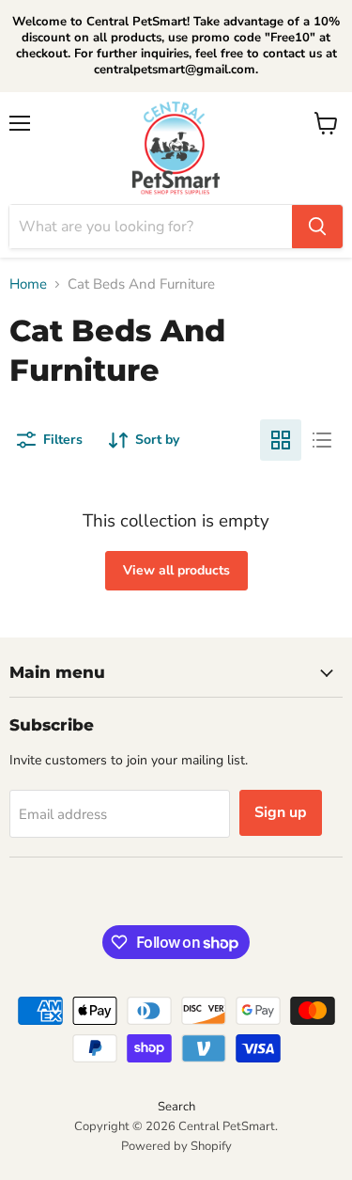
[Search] (317, 226)
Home (28, 284)
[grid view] (280, 440)
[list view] (322, 440)
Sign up (280, 812)
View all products (176, 570)
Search (176, 1106)
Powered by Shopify (176, 1146)
